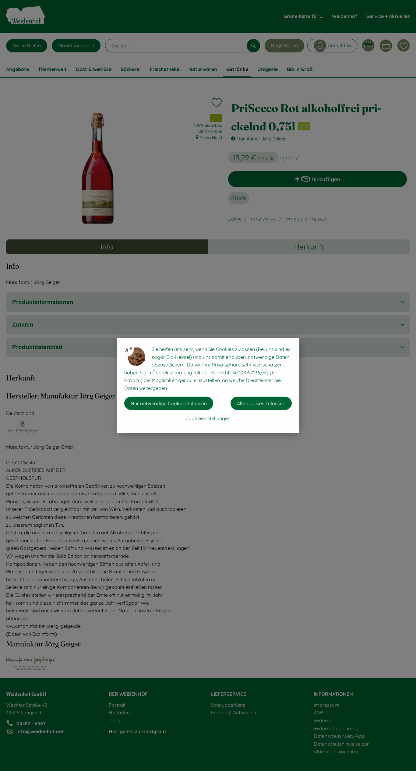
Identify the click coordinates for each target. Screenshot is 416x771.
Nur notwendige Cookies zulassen (169, 403)
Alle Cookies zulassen (261, 403)
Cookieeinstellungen (208, 418)
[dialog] (208, 385)
